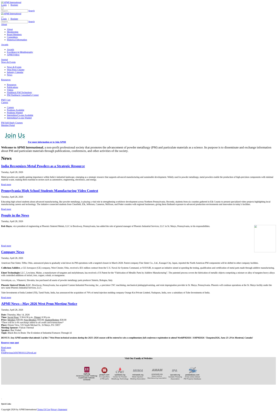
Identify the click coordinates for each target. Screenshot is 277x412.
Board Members (14, 34)
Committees (12, 37)
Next (30, 352)
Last (34, 352)
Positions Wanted (15, 112)
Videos (10, 90)
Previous (9, 352)
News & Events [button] (8, 62)
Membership (12, 32)
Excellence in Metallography (20, 52)
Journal (4, 59)
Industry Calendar (15, 72)
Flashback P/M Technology (19, 92)
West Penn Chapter (15, 69)
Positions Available (15, 110)
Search (31, 11)
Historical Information (17, 39)
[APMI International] (11, 2)
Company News (12, 252)
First (3, 352)
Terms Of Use (43, 409)
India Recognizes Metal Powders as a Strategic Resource (43, 166)
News (9, 75)
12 (27, 352)
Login (4, 5)
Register (14, 5)
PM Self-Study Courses (12, 122)
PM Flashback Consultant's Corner (23, 95)
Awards (10, 49)
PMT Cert (5, 100)
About (10, 29)
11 (25, 352)
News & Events (14, 67)
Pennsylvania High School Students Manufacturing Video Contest (49, 191)
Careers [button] (4, 102)
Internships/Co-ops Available (20, 115)
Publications (12, 87)
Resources (11, 84)
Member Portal (8, 125)
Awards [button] (4, 44)
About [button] (4, 24)
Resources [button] (6, 80)
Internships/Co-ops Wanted (19, 118)
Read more (6, 184)
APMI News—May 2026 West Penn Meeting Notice (39, 304)
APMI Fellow (13, 54)
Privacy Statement (59, 409)
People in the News (15, 215)
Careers (10, 107)
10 (22, 352)
